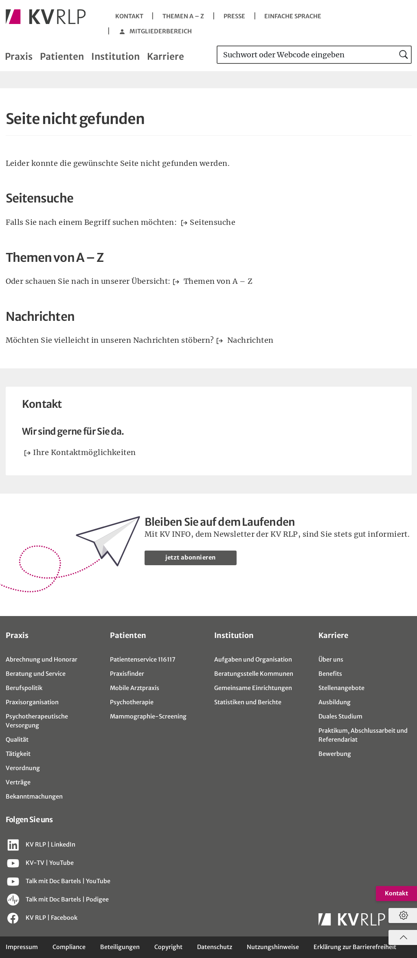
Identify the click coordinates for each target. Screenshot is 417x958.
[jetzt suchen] (404, 55)
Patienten (62, 56)
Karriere (165, 56)
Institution (115, 56)
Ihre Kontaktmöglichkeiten (84, 452)
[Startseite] (46, 16)
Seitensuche (212, 222)
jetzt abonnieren (190, 557)
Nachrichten (249, 340)
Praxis (19, 56)
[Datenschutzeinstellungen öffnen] (401, 915)
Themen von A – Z (217, 281)
